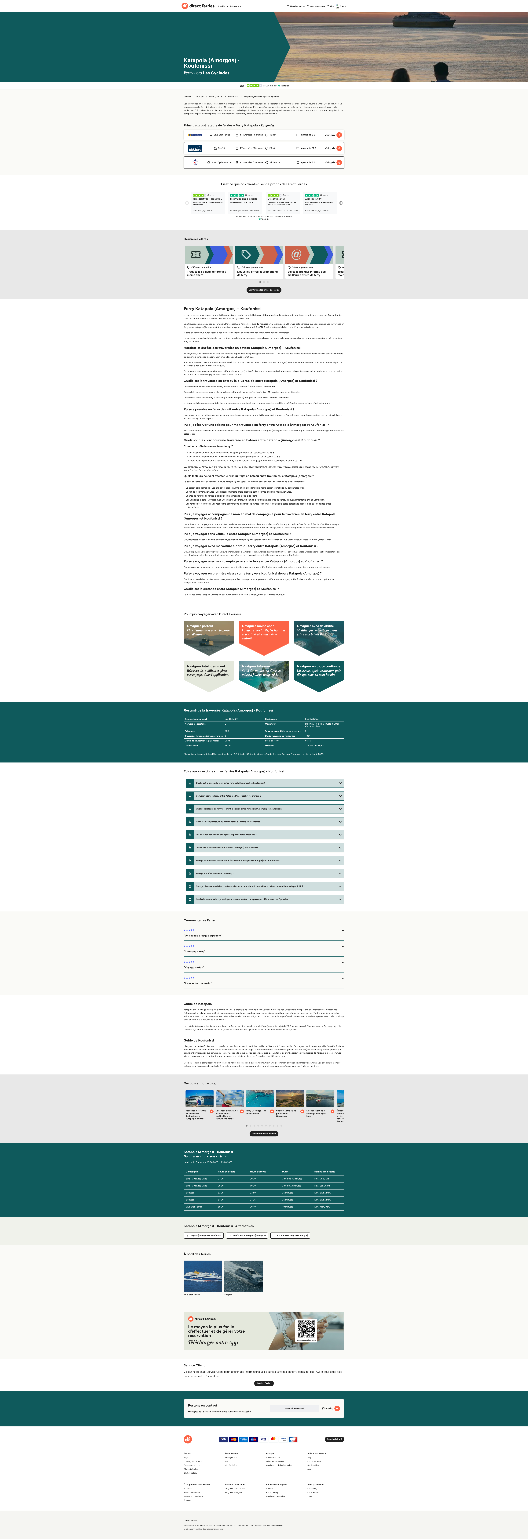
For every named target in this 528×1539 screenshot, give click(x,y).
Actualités (188, 1488)
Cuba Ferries (313, 1492)
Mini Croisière (231, 1465)
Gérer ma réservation (275, 1461)
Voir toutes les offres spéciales (264, 290)
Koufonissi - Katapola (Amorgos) (249, 1235)
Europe (200, 97)
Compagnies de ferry (193, 1461)
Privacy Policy (272, 1492)
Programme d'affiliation (234, 1488)
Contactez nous (314, 1461)
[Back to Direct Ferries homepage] (198, 6)
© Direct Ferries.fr (190, 1520)
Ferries (310, 1496)
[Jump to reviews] (264, 85)
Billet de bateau (190, 1473)
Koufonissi (233, 97)
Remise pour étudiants (193, 1496)
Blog (309, 1457)
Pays (186, 1457)
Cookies (269, 1488)
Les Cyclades (215, 97)
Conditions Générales (275, 1496)
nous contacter (276, 1525)
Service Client (313, 1465)
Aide (309, 1469)
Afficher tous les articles (264, 1133)
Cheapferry (312, 1488)
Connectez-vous (273, 1457)
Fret (226, 1461)
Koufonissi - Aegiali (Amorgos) (292, 1235)
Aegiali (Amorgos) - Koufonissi (206, 1235)
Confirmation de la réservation (279, 1465)
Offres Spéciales (191, 1469)
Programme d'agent (233, 1492)
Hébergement (231, 1457)
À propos (187, 1500)
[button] (265, 783)
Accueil (187, 97)
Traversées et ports (192, 1465)
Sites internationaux (192, 1492)
